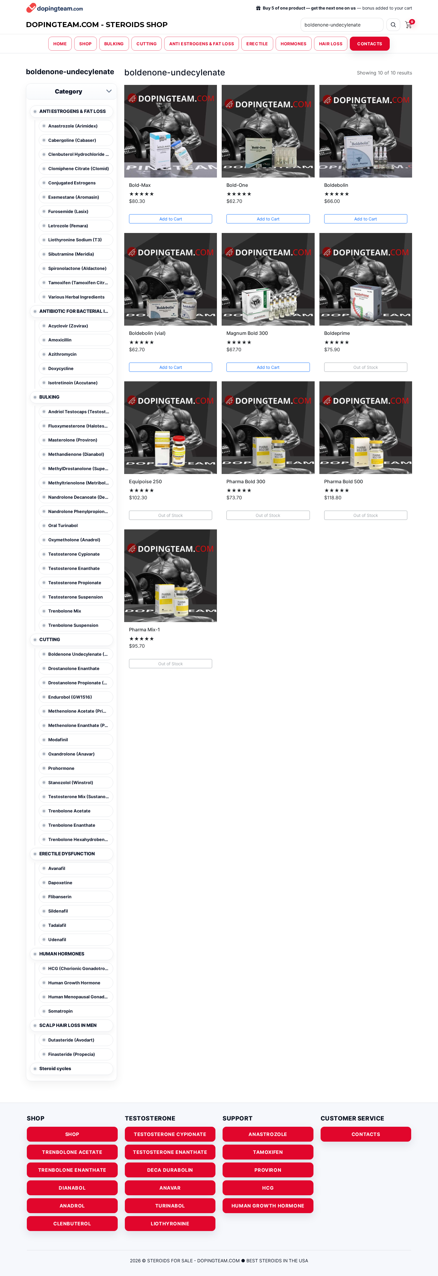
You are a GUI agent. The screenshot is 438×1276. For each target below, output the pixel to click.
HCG (268, 1188)
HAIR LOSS (330, 43)
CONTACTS (369, 43)
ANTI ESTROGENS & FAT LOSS (201, 43)
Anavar (170, 1188)
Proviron (267, 1170)
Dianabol (72, 1188)
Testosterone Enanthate (170, 1152)
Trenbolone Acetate (72, 1152)
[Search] (393, 24)
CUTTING (146, 43)
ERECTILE (257, 43)
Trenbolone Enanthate (72, 1170)
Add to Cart (170, 218)
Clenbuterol (72, 1224)
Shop (72, 1134)
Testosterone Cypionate (170, 1134)
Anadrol (72, 1206)
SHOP (85, 43)
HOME (60, 43)
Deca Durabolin (170, 1170)
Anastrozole (267, 1134)
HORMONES (294, 43)
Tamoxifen (268, 1152)
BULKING (114, 43)
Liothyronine (170, 1224)
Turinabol (170, 1206)
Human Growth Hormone (268, 1206)
